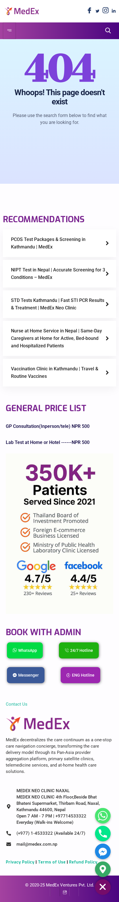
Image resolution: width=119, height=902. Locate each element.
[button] (106, 31)
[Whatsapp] (103, 816)
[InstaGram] (64, 892)
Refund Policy (83, 862)
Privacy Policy (20, 862)
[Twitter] (97, 11)
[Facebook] (89, 11)
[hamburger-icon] (9, 30)
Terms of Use (52, 862)
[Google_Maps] (103, 869)
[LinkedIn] (113, 11)
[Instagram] (105, 11)
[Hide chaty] (103, 887)
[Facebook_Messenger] (103, 851)
